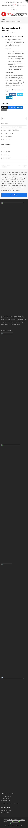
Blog (6, 825)
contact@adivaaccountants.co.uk (16, 2)
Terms (17, 825)
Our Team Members (7, 136)
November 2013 (6, 158)
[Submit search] (25, 118)
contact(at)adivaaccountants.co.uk (11, 803)
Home (2, 21)
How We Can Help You (8, 133)
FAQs (6, 21)
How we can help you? (20, 165)
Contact (21, 825)
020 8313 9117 (6, 800)
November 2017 (6, 151)
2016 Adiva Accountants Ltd (14, 819)
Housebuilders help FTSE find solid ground (12, 127)
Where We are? (6, 139)
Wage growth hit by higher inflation (11, 130)
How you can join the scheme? (6, 165)
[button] (26, 14)
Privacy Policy (11, 825)
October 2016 (6, 155)
